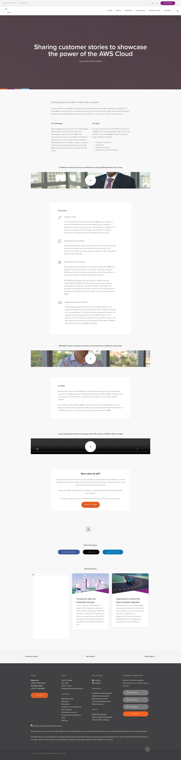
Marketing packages (99, 714)
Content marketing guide (101, 701)
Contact (167, 11)
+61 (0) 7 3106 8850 (38, 688)
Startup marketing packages (102, 717)
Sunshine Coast (37, 686)
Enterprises (65, 704)
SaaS (63, 718)
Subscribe (135, 713)
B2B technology (67, 699)
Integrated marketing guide (102, 693)
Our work (64, 683)
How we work (66, 686)
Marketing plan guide (100, 699)
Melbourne (35, 680)
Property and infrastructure (71, 715)
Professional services (69, 712)
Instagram (97, 683)
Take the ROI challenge (100, 720)
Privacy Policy (48, 753)
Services (128, 11)
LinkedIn (97, 680)
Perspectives (154, 11)
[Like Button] (88, 529)
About (118, 11)
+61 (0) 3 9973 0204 (38, 683)
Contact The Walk (90, 505)
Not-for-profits (66, 710)
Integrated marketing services (72, 688)
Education (65, 701)
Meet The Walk (66, 680)
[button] (167, 3)
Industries (140, 11)
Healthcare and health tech (71, 707)
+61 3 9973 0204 (23, 3)
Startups (64, 720)
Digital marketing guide (100, 696)
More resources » (98, 704)
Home (109, 11)
